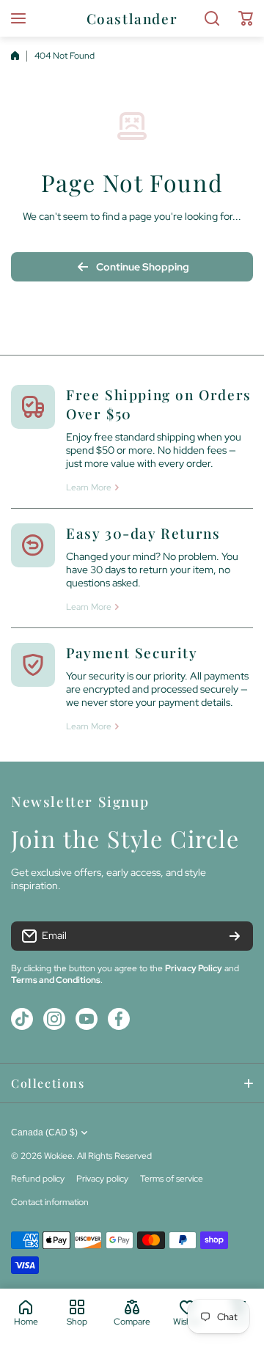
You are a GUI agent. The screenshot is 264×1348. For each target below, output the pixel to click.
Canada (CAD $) (44, 1132)
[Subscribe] (234, 936)
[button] (245, 18)
